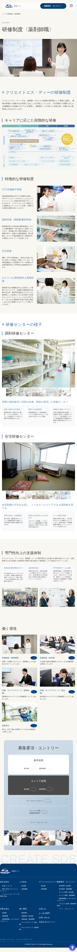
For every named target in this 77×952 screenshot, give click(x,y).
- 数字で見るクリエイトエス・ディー (9, 890)
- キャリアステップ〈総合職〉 (28, 923)
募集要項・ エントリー (52, 6)
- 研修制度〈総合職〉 (26, 916)
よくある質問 (44, 913)
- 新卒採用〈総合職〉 (64, 886)
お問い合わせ (44, 918)
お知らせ (42, 909)
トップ (4, 14)
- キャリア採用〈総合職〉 (66, 892)
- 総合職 (3, 913)
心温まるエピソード (47, 922)
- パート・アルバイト (64, 909)
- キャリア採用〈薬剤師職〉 (66, 895)
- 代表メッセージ (6, 886)
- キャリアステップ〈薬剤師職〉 (28, 928)
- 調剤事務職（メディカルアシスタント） (9, 920)
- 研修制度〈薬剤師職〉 (27, 919)
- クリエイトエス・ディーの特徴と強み (9, 895)
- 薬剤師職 (4, 916)
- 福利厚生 (23, 913)
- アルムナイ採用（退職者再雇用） (66, 904)
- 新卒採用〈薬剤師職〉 (65, 889)
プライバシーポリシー (23, 939)
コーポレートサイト (6, 939)
